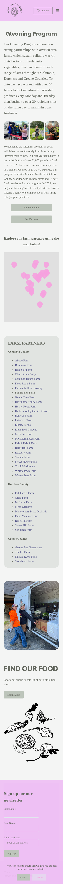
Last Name (10, 823)
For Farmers (31, 219)
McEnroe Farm (23, 502)
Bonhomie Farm (24, 365)
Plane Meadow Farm (26, 516)
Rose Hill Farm (23, 520)
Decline (39, 877)
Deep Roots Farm (25, 383)
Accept (23, 877)
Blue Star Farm (23, 369)
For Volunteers (31, 207)
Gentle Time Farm (25, 397)
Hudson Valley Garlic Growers (32, 411)
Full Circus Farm (24, 493)
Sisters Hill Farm (24, 525)
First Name (10, 808)
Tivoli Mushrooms (25, 466)
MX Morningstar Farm (27, 438)
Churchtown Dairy (25, 374)
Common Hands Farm (27, 378)
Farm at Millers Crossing (28, 388)
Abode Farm (22, 360)
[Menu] (57, 10)
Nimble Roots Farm (26, 556)
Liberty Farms (23, 424)
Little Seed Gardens (26, 429)
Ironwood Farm (23, 415)
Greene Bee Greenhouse (28, 547)
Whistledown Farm (25, 470)
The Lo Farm (22, 552)
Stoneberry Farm (24, 561)
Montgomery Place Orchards (31, 511)
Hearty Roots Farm (25, 406)
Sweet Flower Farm (26, 461)
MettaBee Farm (23, 434)
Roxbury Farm (23, 452)
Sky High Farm (23, 529)
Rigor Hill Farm (24, 447)
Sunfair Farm (22, 457)
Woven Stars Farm (25, 475)
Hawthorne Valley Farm (28, 401)
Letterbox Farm (23, 420)
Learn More (13, 694)
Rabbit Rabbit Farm (26, 443)
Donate (45, 10)
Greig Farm (21, 497)
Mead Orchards (23, 506)
